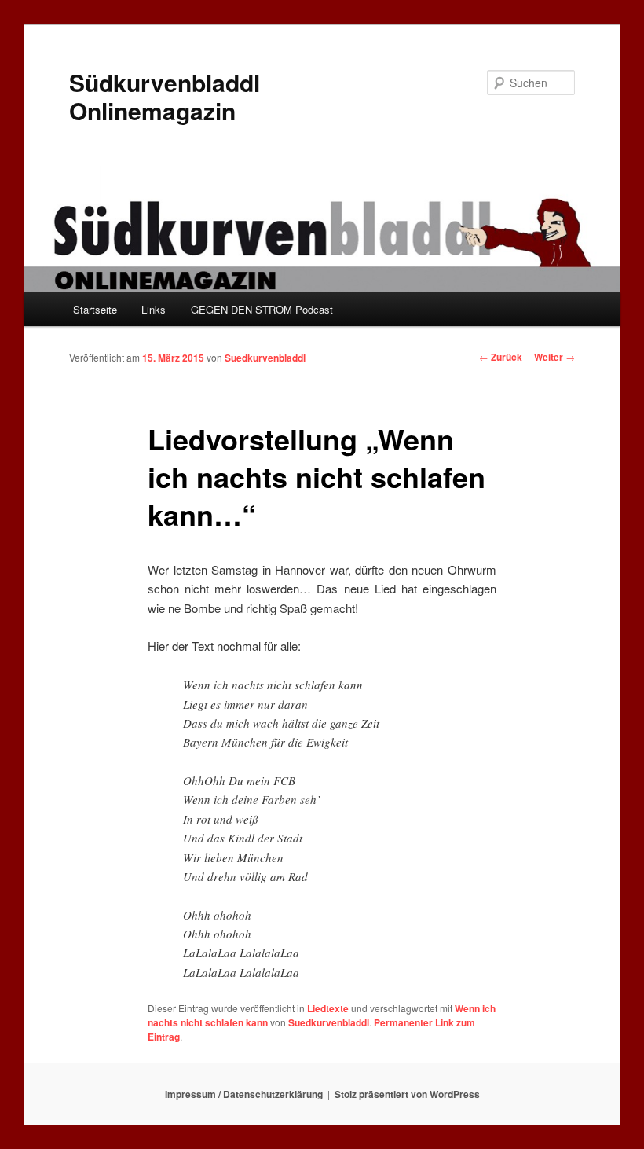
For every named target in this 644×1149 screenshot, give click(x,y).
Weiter (554, 357)
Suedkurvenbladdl (265, 358)
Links (153, 309)
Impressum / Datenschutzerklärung (244, 1094)
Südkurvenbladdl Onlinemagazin (164, 96)
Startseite (95, 309)
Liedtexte (328, 1008)
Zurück (500, 357)
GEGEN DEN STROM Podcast (262, 309)
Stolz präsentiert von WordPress (407, 1094)
